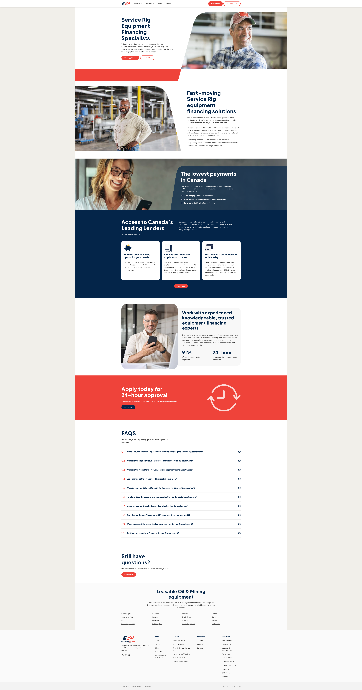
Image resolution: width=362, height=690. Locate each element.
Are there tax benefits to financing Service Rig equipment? (150, 533)
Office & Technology (229, 665)
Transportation (227, 640)
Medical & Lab (227, 658)
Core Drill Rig (186, 617)
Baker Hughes (126, 614)
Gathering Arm (157, 624)
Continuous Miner (127, 617)
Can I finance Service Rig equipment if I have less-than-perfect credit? (155, 515)
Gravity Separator (188, 624)
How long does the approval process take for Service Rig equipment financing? (159, 496)
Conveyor (155, 617)
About (160, 4)
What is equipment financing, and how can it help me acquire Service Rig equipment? (162, 451)
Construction (226, 644)
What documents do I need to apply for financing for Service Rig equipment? (158, 487)
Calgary (200, 644)
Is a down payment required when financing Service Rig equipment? (154, 506)
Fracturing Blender (128, 624)
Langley (200, 648)
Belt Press (155, 614)
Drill (122, 620)
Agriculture (226, 654)
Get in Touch (128, 574)
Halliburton (216, 624)
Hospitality (226, 669)
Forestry (225, 677)
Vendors (168, 4)
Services (137, 4)
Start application (130, 58)
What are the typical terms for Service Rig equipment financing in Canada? (157, 469)
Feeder (214, 620)
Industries (148, 4)
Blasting (185, 614)
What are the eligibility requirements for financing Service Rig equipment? (157, 460)
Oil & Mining (226, 673)
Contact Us (147, 58)
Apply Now (181, 286)
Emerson (185, 620)
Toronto (200, 640)
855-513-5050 (232, 4)
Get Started (215, 3)
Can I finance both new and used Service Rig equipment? (149, 478)
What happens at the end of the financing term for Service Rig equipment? (157, 524)
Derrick (214, 617)
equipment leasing (203, 199)
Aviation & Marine (228, 661)
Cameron (215, 614)
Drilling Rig (155, 620)
